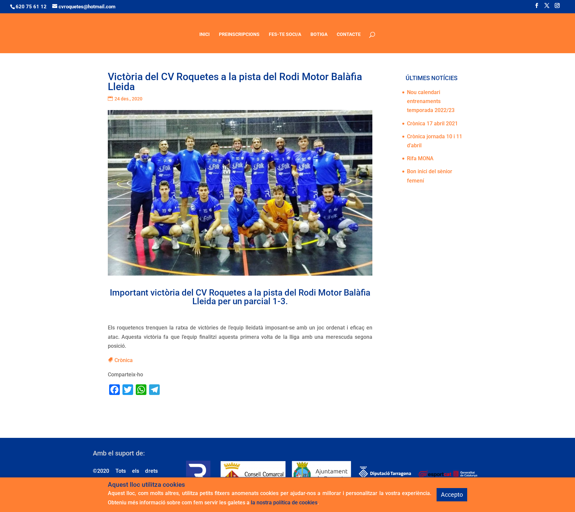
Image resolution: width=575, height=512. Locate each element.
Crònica (123, 360)
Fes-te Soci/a (285, 34)
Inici (204, 34)
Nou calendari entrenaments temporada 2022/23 (431, 101)
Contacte (349, 34)
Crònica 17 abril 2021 (432, 123)
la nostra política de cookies (284, 502)
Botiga (318, 34)
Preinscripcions (239, 34)
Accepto (452, 494)
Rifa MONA (420, 158)
